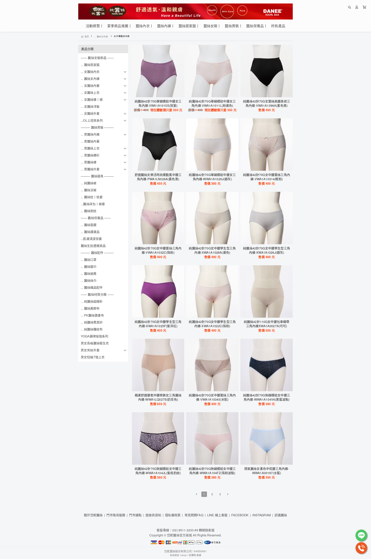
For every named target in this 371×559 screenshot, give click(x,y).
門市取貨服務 (115, 515)
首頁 (87, 36)
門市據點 (135, 515)
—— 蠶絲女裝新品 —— (97, 57)
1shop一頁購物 (188, 555)
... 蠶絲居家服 (90, 64)
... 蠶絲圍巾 (88, 266)
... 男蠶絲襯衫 (90, 155)
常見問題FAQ (194, 515)
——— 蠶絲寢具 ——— (97, 176)
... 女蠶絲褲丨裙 (92, 99)
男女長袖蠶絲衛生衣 (95, 343)
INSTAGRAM (261, 515)
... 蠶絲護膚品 (90, 232)
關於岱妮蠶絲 (93, 515)
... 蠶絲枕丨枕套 (92, 197)
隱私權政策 (173, 515)
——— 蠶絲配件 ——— (97, 252)
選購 (160, 92)
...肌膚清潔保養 (91, 238)
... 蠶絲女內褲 (101, 36)
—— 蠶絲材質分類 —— (97, 294)
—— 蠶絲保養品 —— (96, 218)
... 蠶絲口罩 (88, 259)
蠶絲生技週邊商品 (93, 245)
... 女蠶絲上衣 (90, 92)
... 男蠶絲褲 (88, 162)
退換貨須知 (153, 515)
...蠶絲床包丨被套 (93, 204)
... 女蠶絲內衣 (90, 71)
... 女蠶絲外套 (90, 113)
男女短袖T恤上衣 (93, 357)
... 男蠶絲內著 (90, 141)
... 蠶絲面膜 (88, 225)
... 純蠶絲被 (88, 183)
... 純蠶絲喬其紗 (92, 322)
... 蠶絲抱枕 (88, 211)
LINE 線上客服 (217, 515)
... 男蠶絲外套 (90, 169)
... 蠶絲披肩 (88, 273)
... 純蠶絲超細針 (92, 301)
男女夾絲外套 (90, 350)
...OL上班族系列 (92, 120)
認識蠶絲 (281, 515)
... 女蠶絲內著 (90, 85)
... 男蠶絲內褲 (90, 134)
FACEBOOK (239, 515)
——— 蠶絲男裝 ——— (97, 127)
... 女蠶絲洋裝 (90, 106)
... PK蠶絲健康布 (92, 315)
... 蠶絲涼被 (88, 190)
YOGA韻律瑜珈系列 (94, 336)
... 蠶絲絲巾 (88, 280)
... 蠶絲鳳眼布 (90, 308)
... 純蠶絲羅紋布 (92, 329)
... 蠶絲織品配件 (92, 287)
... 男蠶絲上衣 (90, 148)
